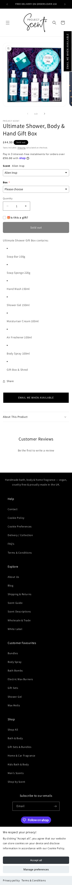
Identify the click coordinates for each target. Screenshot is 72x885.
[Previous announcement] (7, 4)
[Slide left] (27, 113)
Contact (12, 509)
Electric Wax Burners (20, 679)
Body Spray (15, 662)
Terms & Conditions (34, 880)
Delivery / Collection (20, 535)
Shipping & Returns (19, 594)
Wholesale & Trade (19, 620)
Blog (10, 585)
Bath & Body (15, 738)
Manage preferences (36, 869)
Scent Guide (15, 603)
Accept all (36, 860)
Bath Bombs (15, 670)
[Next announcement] (65, 4)
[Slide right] (44, 113)
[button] (67, 51)
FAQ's (11, 544)
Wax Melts (14, 705)
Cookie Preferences (20, 526)
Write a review (36, 461)
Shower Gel (15, 696)
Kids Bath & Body (18, 764)
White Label (15, 629)
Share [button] (10, 381)
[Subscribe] (55, 806)
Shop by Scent (16, 781)
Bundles (13, 653)
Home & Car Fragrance (21, 755)
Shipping (21, 147)
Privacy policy (11, 880)
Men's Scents (16, 773)
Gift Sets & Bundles (19, 747)
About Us (13, 577)
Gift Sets (13, 688)
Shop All (13, 729)
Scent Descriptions (19, 611)
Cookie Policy (16, 518)
